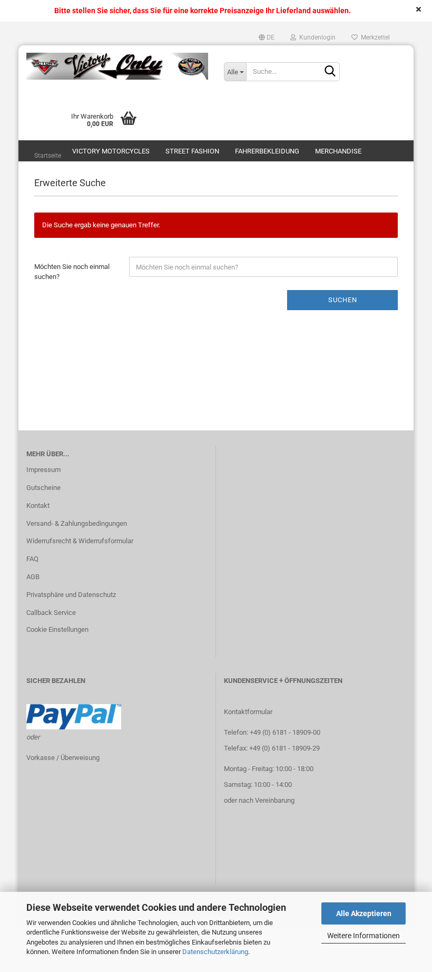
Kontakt (38, 505)
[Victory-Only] (117, 66)
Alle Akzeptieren (363, 913)
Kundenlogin (316, 37)
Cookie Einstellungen (57, 629)
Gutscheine (43, 488)
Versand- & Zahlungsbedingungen (76, 523)
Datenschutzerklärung (215, 952)
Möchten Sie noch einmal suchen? (72, 272)
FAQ (32, 559)
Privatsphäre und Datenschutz (71, 595)
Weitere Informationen (363, 935)
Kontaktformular (248, 712)
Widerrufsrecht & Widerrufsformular (79, 541)
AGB (33, 577)
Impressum (43, 470)
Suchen (342, 300)
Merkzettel (374, 37)
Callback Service (51, 613)
